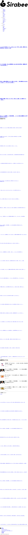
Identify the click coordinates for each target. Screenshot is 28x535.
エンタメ (4, 18)
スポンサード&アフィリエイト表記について (7, 530)
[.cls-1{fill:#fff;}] (14, 6)
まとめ (4, 15)
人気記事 (4, 9)
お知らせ (4, 10)
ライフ (4, 30)
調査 (3, 27)
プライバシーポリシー (4, 529)
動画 (3, 22)
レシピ (4, 24)
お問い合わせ (3, 531)
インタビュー (4, 19)
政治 (3, 13)
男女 (3, 29)
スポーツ (4, 14)
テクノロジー (4, 28)
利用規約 (3, 528)
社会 (3, 12)
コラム (4, 20)
